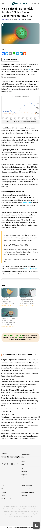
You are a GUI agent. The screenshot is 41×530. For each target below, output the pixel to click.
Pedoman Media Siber (27, 492)
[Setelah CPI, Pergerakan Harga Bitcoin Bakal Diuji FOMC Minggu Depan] (28, 292)
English (3, 495)
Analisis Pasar (25, 454)
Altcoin (23, 461)
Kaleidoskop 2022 (6, 499)
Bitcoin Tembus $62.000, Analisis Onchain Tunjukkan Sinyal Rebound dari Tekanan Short (19, 375)
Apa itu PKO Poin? (26, 485)
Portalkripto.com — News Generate (19, 355)
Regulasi (24, 474)
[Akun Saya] (39, 3)
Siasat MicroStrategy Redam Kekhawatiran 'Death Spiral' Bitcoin (18, 410)
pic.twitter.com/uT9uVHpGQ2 (17, 255)
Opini (22, 468)
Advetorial (4, 489)
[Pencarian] (32, 3)
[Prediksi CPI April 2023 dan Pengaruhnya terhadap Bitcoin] (9, 292)
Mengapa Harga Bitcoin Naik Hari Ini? (14, 360)
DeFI (22, 478)
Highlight (26, 335)
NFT (22, 464)
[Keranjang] (35, 3)
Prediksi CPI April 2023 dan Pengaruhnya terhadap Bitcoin (7, 301)
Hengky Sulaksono (25, 19)
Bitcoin (11, 337)
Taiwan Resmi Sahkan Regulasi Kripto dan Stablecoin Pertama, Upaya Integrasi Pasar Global (19, 426)
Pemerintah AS (20, 339)
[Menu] (2, 3)
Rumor (29, 339)
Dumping (29, 337)
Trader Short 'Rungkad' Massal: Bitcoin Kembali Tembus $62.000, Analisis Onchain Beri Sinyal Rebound (20, 391)
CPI (24, 337)
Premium (3, 492)
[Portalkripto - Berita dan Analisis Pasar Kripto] (20, 3)
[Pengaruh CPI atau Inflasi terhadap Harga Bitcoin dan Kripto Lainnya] (9, 312)
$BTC (27, 235)
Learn (2, 485)
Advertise (24, 495)
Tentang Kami (25, 489)
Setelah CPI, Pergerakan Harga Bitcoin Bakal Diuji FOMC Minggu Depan (27, 301)
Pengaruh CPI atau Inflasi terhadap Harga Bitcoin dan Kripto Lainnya (8, 321)
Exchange (24, 471)
